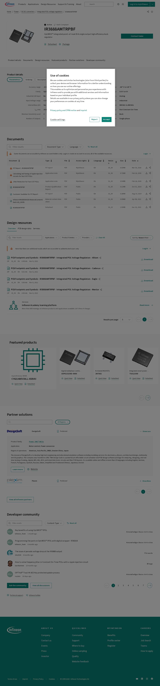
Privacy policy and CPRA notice (63, 110)
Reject (95, 119)
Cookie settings (57, 119)
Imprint (83, 110)
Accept (106, 119)
